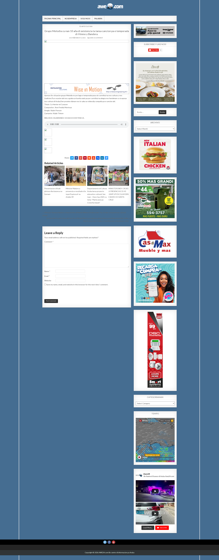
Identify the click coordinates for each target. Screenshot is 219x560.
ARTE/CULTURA (86, 26)
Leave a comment (96, 38)
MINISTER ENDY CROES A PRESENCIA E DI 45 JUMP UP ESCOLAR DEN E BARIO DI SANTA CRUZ (119, 194)
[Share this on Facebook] (76, 158)
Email (47, 276)
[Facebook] (109, 542)
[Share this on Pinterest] (85, 158)
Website (47, 280)
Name (47, 271)
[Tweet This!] (72, 158)
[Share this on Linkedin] (102, 158)
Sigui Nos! (85, 18)
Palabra (98, 18)
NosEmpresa (71, 18)
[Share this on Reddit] (89, 158)
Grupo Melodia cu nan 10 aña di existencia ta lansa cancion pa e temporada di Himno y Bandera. (86, 32)
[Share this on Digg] (98, 158)
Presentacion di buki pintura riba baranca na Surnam (53, 191)
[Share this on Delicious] (106, 158)
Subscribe (163, 528)
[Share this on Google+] (80, 158)
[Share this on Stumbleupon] (93, 158)
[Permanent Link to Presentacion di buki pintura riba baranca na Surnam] (54, 176)
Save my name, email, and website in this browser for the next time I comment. (77, 284)
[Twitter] (105, 542)
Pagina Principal (52, 18)
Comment (48, 242)
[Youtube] (113, 542)
